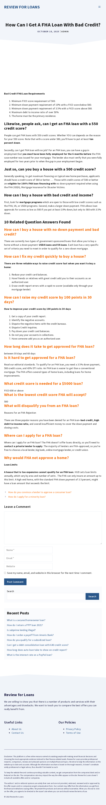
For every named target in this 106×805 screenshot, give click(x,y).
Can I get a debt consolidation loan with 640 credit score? (37, 644)
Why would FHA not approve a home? (36, 457)
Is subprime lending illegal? (21, 630)
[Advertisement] (53, 67)
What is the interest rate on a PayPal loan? (29, 654)
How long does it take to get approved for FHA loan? (49, 346)
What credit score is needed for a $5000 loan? (43, 383)
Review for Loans (22, 7)
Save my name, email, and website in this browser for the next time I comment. (49, 572)
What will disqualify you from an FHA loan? (41, 405)
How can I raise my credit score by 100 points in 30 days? (48, 299)
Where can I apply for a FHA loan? (33, 435)
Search (10, 591)
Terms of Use (73, 732)
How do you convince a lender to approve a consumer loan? (39, 492)
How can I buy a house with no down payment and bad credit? (51, 232)
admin (65, 31)
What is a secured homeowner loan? (26, 620)
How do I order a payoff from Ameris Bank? (30, 635)
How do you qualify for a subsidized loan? (29, 640)
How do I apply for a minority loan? (27, 496)
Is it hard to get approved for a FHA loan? (39, 357)
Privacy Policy (73, 729)
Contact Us (18, 732)
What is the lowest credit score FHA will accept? (45, 394)
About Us (16, 729)
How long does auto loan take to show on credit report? (37, 649)
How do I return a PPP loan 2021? (25, 625)
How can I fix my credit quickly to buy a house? (45, 256)
